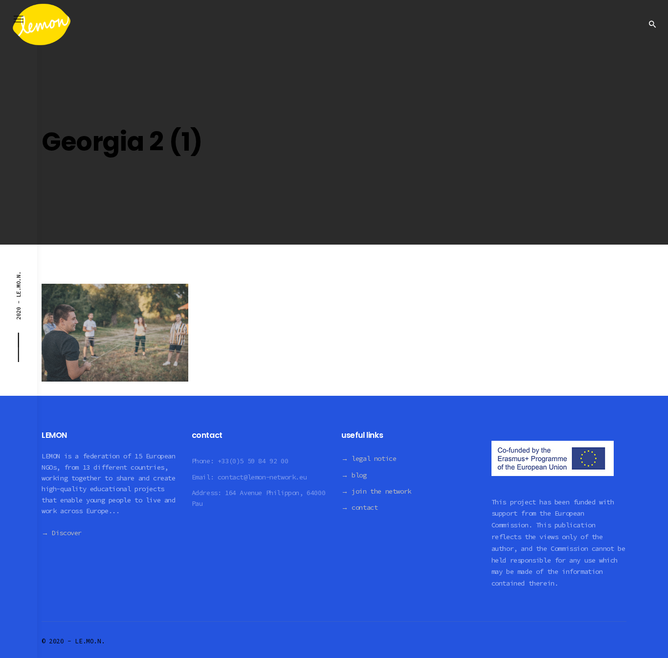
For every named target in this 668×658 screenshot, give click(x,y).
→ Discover (62, 532)
